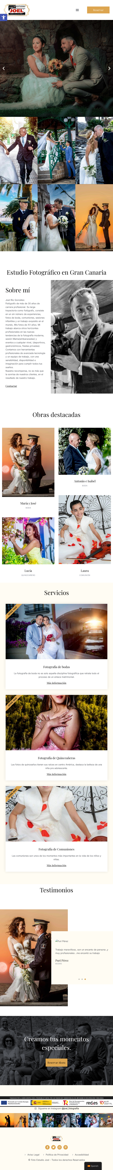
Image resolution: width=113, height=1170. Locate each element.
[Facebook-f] (47, 1147)
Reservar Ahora (56, 1062)
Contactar (11, 386)
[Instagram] (59, 1147)
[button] (3, 17)
